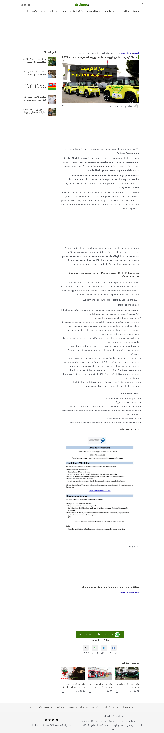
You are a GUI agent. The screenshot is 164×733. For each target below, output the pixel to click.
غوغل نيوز (90, 707)
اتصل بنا (33, 707)
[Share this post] (63, 106)
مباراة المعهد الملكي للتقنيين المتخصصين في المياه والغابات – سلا (34, 60)
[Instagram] (22, 5)
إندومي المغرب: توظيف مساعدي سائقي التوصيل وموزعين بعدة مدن (35, 85)
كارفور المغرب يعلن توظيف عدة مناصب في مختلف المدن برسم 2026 (34, 73)
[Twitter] (25, 5)
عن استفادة (113, 707)
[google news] (53, 720)
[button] (142, 4)
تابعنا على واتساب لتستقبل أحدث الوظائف (96, 634)
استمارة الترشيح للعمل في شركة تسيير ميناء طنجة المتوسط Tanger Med (35, 98)
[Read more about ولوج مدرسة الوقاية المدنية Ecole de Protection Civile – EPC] (100, 673)
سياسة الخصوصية (76, 707)
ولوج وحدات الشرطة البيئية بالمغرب (128, 685)
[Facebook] (29, 5)
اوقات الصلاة (101, 707)
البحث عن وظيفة (128, 707)
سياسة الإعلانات (60, 707)
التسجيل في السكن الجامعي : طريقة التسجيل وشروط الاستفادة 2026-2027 (34, 111)
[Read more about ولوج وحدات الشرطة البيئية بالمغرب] (127, 673)
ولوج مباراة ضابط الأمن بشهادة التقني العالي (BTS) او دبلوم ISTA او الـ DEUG (73, 685)
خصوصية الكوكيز (45, 707)
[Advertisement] (82, 31)
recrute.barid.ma (129, 592)
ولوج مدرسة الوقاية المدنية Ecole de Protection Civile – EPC (101, 685)
